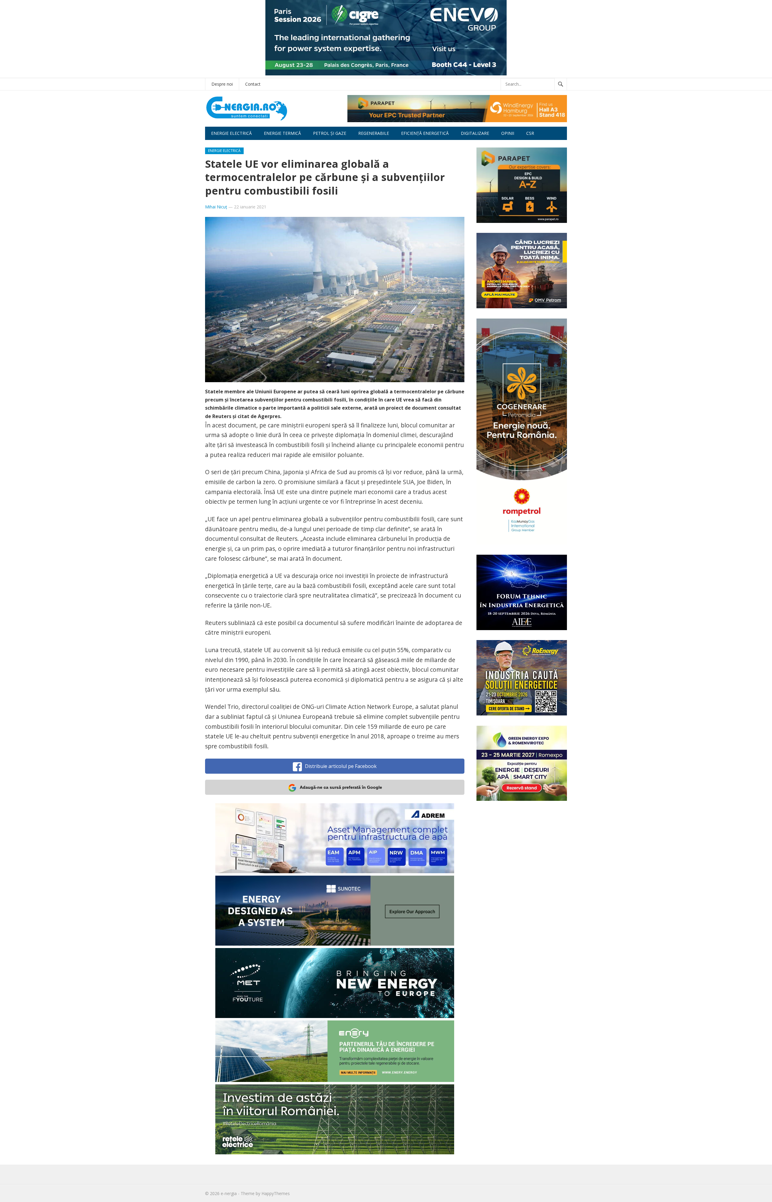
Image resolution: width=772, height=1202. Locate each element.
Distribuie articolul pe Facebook (341, 766)
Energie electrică (231, 133)
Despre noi (222, 84)
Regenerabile (373, 133)
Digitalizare (475, 133)
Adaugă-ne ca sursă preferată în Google (341, 787)
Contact (253, 84)
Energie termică (282, 133)
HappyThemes (275, 1193)
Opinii (507, 133)
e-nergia (229, 1193)
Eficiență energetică (425, 133)
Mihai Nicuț (216, 207)
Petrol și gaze (329, 133)
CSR (530, 133)
